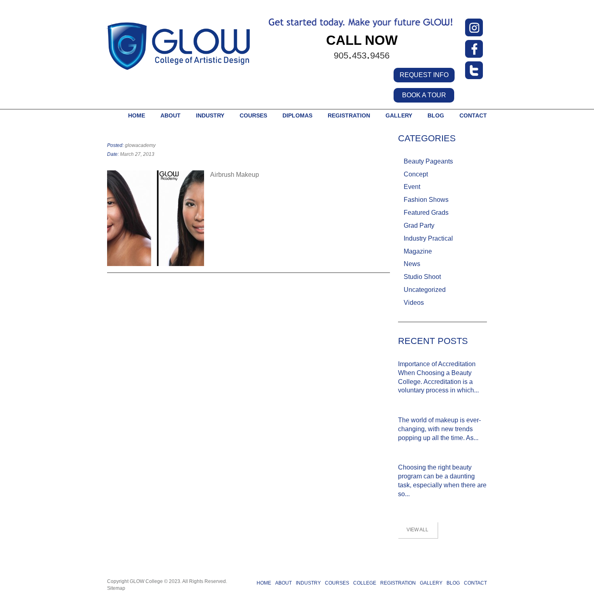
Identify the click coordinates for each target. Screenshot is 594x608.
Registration (349, 115)
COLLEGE (364, 583)
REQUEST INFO (424, 74)
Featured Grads (426, 212)
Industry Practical (428, 238)
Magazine (418, 251)
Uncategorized (425, 289)
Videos (414, 302)
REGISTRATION (398, 583)
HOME (136, 115)
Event (412, 186)
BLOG (436, 115)
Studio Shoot (422, 276)
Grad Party (419, 225)
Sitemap (116, 588)
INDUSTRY (210, 115)
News (412, 263)
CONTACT (473, 115)
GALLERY (398, 115)
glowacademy (140, 145)
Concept (416, 174)
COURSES (253, 115)
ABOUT (170, 115)
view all (417, 530)
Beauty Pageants (428, 161)
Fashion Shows (426, 199)
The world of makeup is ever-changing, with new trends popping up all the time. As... (439, 429)
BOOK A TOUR (424, 95)
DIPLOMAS (297, 115)
